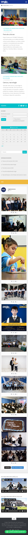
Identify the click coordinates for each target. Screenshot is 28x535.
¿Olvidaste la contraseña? (18, 121)
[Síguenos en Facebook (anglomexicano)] (19, 106)
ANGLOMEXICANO (8, 30)
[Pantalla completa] (25, 491)
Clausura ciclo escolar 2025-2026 (10, 161)
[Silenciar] (22, 491)
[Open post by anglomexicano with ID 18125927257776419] (14, 317)
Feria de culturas (9, 34)
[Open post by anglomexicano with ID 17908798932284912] (14, 343)
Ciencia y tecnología (10, 83)
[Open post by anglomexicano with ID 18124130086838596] (14, 292)
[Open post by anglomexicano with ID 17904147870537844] (14, 223)
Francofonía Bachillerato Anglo (9, 171)
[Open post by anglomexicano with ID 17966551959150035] (14, 202)
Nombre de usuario (5, 114)
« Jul (2, 146)
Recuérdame (17, 119)
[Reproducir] (3, 491)
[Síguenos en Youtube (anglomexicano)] (21, 106)
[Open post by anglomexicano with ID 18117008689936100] (14, 439)
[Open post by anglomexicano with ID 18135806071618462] (14, 404)
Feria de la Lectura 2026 (7, 168)
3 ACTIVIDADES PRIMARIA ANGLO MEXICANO (13, 76)
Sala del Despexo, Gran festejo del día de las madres (14, 175)
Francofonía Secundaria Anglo (9, 164)
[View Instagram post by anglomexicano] (25, 209)
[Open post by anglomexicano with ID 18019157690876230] (14, 384)
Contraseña (3, 116)
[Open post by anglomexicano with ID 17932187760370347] (14, 257)
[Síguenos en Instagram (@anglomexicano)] (26, 106)
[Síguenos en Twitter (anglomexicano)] (23, 106)
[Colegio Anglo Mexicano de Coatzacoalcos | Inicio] (6, 2)
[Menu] (26, 2)
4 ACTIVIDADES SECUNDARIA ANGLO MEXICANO (13, 28)
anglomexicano (14, 195)
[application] (14, 485)
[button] (14, 485)
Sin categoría (6, 78)
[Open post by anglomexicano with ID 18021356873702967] (14, 363)
